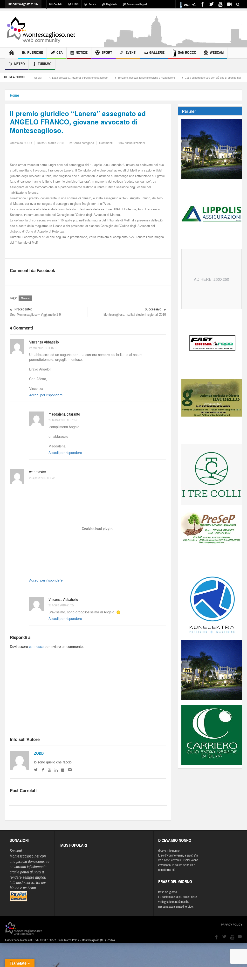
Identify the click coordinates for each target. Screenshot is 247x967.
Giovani (25, 298)
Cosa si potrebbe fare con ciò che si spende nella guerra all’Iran (200, 77)
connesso (36, 646)
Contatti (58, 4)
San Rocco (187, 52)
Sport (107, 52)
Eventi (131, 52)
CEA (59, 52)
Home (14, 95)
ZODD (39, 753)
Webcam (217, 52)
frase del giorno (167, 892)
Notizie (82, 52)
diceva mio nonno (168, 851)
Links (75, 4)
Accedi (92, 4)
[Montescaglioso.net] (41, 29)
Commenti (106, 143)
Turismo (45, 64)
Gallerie (157, 52)
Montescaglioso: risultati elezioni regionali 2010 (134, 312)
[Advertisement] (88, 697)
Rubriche (35, 52)
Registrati (111, 4)
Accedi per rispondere (46, 394)
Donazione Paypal (137, 4)
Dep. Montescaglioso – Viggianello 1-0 (35, 312)
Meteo (19, 64)
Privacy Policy (231, 925)
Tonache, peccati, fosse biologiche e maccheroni (124, 77)
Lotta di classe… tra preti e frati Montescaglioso (58, 77)
